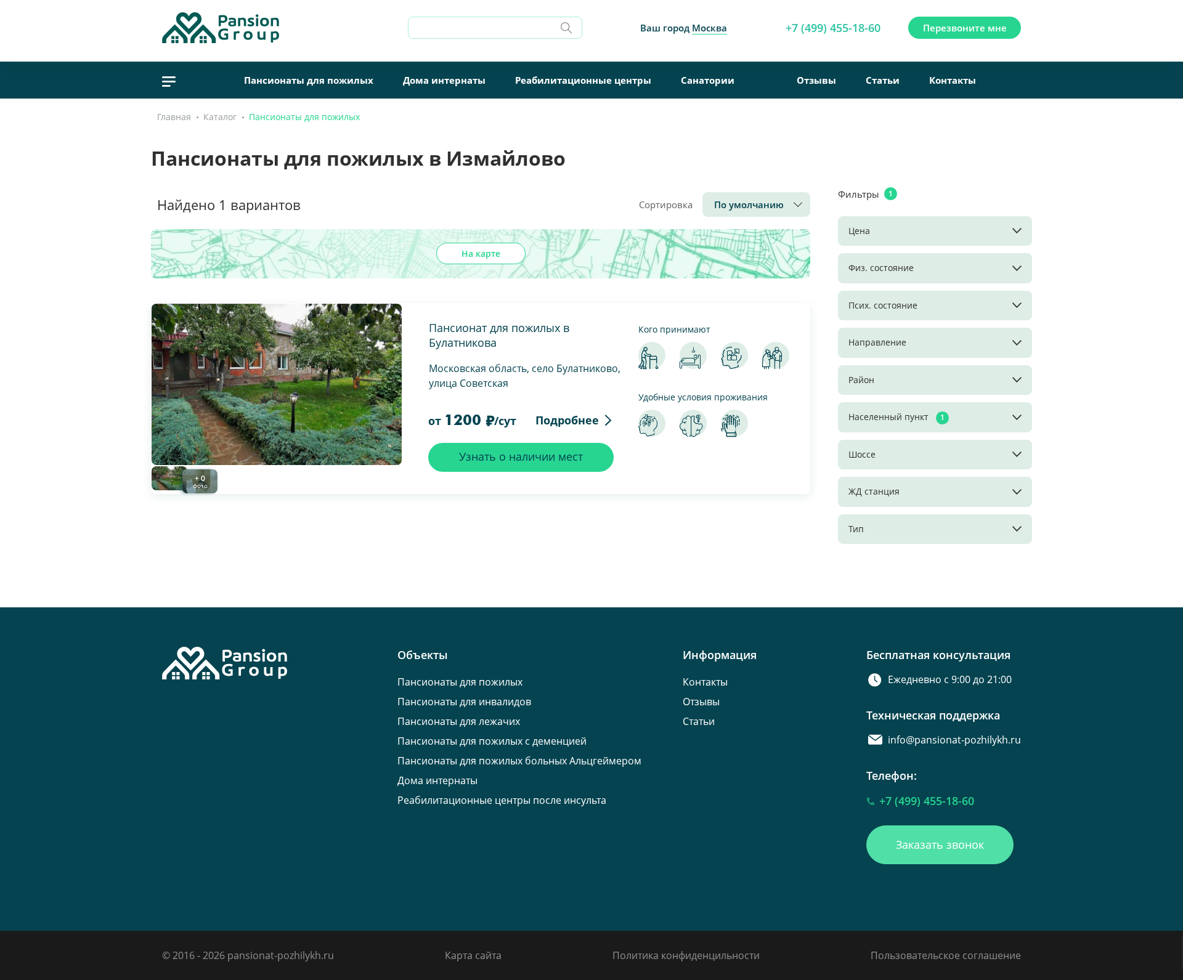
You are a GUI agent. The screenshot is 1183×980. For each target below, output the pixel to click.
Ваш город (683, 28)
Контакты (952, 80)
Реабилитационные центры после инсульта (501, 800)
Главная (174, 117)
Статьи (883, 80)
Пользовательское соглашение (946, 955)
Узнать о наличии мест (521, 456)
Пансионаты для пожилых (308, 80)
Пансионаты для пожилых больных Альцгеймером (519, 760)
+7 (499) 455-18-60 (833, 27)
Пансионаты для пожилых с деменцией (492, 741)
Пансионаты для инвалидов (464, 701)
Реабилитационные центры (583, 80)
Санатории (707, 80)
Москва (709, 28)
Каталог (220, 117)
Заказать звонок (940, 844)
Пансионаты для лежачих (458, 721)
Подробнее (567, 420)
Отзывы (816, 80)
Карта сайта (473, 955)
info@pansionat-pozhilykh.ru (954, 740)
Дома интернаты (444, 80)
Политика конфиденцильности (686, 955)
